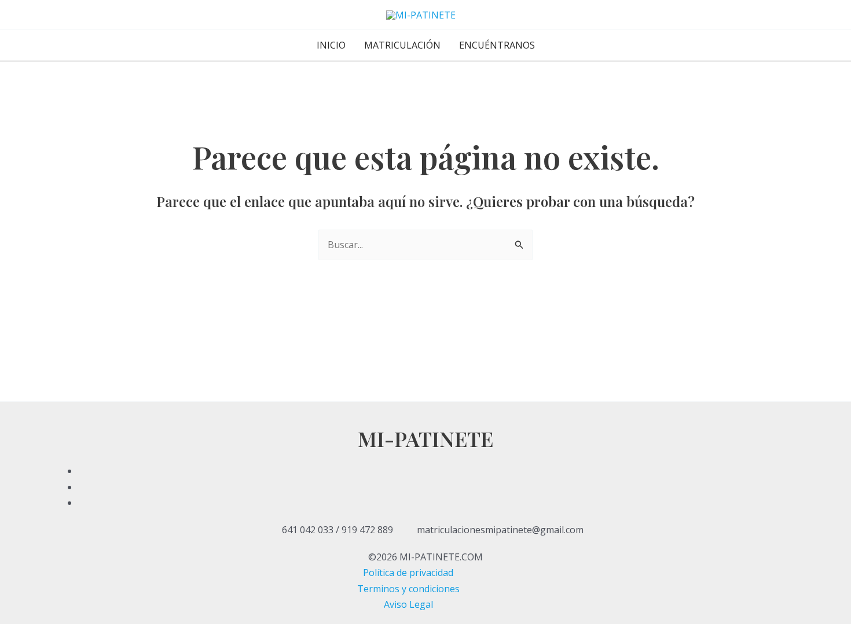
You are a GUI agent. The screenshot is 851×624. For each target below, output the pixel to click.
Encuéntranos (497, 45)
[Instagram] (425, 502)
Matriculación (402, 45)
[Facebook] (425, 470)
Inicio (331, 45)
